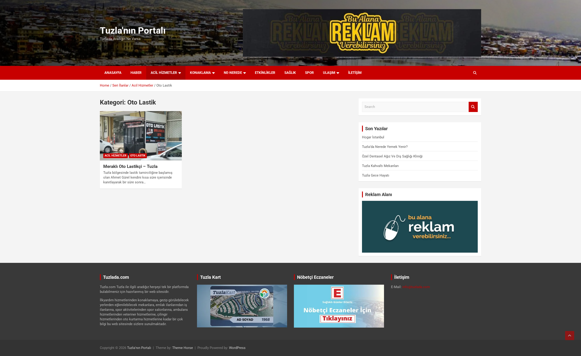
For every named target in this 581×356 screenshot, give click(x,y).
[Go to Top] (569, 335)
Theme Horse (182, 348)
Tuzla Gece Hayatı (375, 175)
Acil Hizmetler (164, 73)
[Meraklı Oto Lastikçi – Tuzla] (141, 136)
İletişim (355, 73)
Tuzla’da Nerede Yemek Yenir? (385, 147)
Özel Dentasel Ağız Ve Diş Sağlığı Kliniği (392, 156)
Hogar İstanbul (373, 137)
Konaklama (200, 73)
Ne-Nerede (233, 73)
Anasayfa (112, 73)
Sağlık (290, 73)
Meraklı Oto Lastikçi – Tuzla (130, 166)
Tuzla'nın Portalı (133, 30)
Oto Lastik (137, 155)
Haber (136, 73)
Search (473, 107)
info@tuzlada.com (416, 287)
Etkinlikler (265, 73)
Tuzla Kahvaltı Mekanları (380, 166)
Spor (309, 73)
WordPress (237, 348)
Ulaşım (329, 73)
